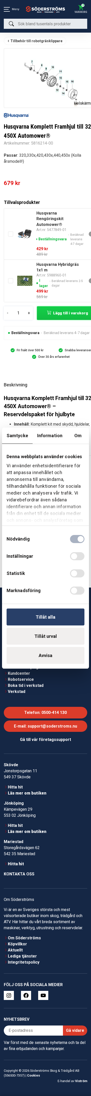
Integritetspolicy (23, 959)
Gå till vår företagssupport (45, 736)
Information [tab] (49, 435)
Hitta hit (15, 783)
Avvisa (45, 655)
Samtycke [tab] (17, 435)
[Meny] (7, 9)
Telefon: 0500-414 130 (45, 709)
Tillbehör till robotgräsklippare (36, 41)
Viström (81, 1078)
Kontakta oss (19, 870)
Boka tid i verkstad (25, 682)
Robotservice (21, 676)
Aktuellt (15, 946)
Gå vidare (75, 1027)
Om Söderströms (24, 934)
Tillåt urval (45, 636)
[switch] (77, 556)
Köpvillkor (17, 940)
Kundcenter (19, 670)
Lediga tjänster (22, 952)
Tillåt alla (45, 617)
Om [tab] (78, 435)
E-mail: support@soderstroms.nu (45, 722)
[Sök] (11, 24)
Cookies (33, 1072)
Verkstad (16, 688)
